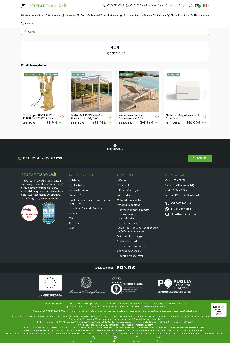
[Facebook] (118, 268)
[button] (159, 337)
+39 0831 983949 (180, 203)
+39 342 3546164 (180, 208)
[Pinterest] (134, 268)
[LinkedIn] (130, 268)
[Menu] (225, 305)
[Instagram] (122, 268)
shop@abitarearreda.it (185, 213)
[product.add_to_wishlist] (62, 117)
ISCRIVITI (201, 158)
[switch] (219, 313)
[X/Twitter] (126, 268)
